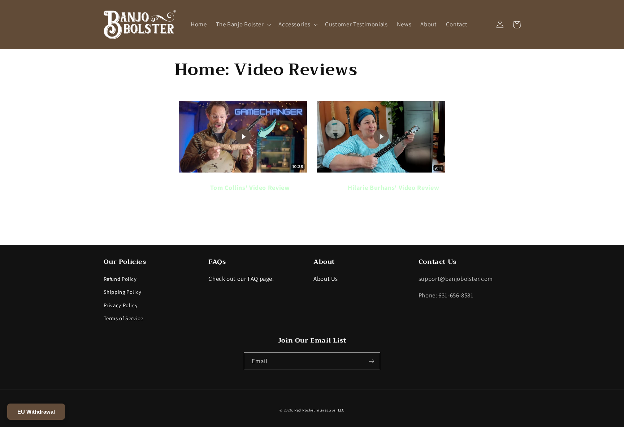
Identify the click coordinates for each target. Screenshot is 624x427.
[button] (242, 24)
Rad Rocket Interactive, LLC (319, 410)
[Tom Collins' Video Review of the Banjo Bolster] (243, 172)
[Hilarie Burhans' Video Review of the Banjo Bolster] (381, 172)
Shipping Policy (123, 291)
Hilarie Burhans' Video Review (393, 187)
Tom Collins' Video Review (250, 187)
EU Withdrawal (36, 412)
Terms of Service (123, 318)
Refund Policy (120, 278)
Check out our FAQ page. (241, 279)
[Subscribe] (371, 361)
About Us (325, 279)
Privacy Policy (121, 305)
